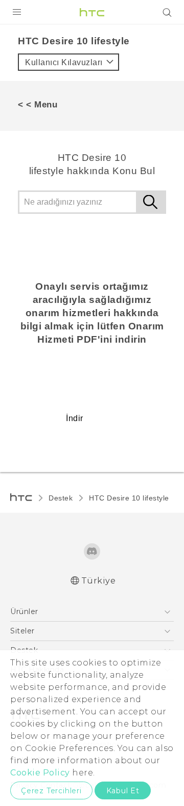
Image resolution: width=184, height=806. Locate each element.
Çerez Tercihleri (51, 790)
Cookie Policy (40, 772)
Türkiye (98, 581)
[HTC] (92, 12)
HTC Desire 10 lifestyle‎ (129, 498)
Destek (61, 498)
